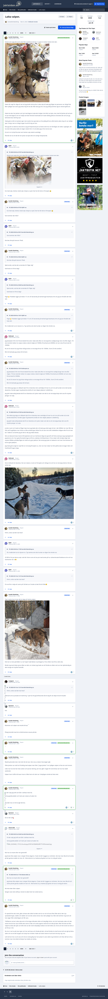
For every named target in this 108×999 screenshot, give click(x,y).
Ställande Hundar (33, 22)
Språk (5, 996)
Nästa (21, 33)
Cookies (20, 996)
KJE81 (97, 38)
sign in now (40, 957)
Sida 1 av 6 (31, 33)
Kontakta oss (13, 996)
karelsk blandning (85, 32)
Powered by (97, 996)
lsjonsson (98, 32)
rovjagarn (85, 38)
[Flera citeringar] (5, 140)
